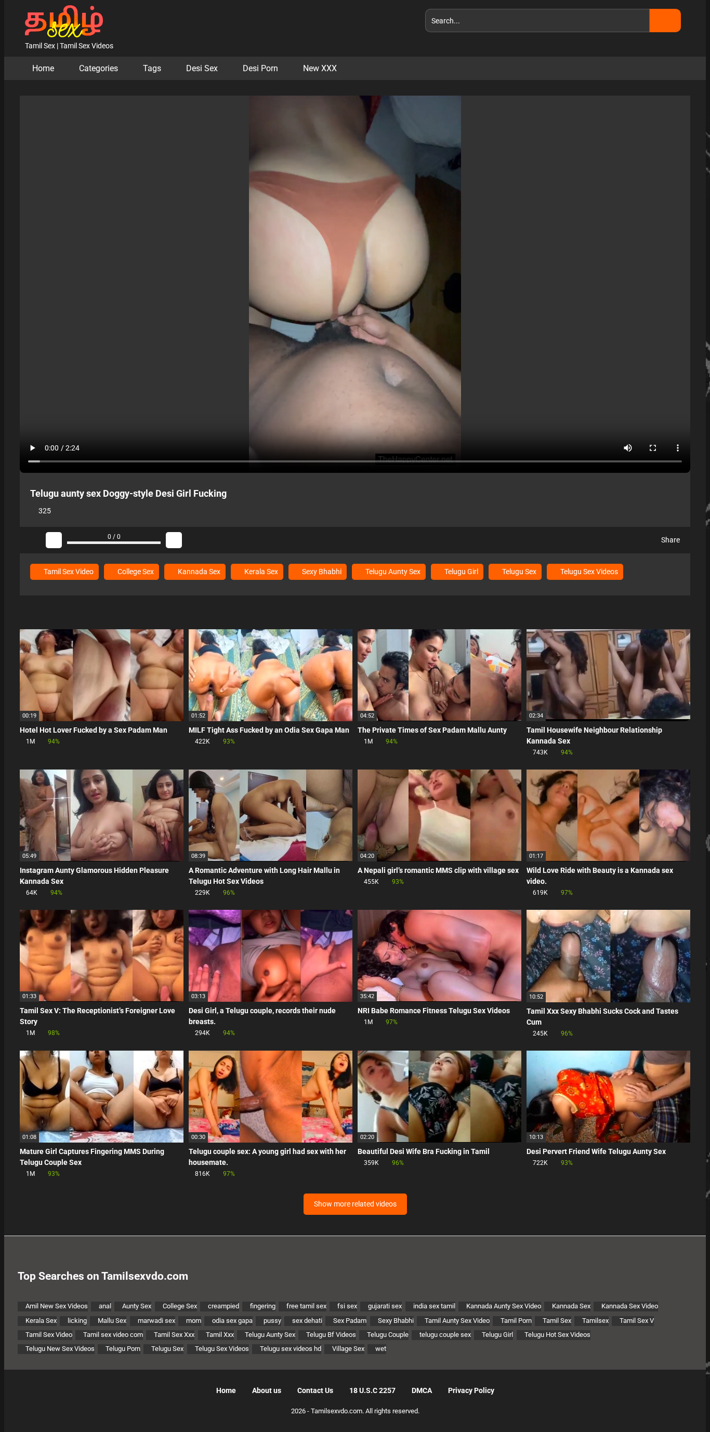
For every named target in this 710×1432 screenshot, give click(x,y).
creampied (223, 1306)
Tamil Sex (557, 1320)
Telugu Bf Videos (331, 1334)
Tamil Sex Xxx (174, 1334)
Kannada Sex (198, 571)
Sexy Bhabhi (320, 571)
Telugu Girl (460, 571)
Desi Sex (202, 68)
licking (77, 1320)
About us (266, 1390)
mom (193, 1320)
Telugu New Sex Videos (60, 1349)
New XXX (320, 68)
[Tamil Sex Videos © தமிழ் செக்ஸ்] (61, 20)
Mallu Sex (112, 1320)
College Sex (135, 571)
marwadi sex (156, 1320)
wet (380, 1349)
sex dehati (307, 1320)
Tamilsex (595, 1320)
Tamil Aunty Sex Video (457, 1320)
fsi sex (347, 1306)
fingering (262, 1306)
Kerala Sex (260, 571)
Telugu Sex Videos (588, 571)
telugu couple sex (445, 1334)
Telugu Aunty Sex (392, 571)
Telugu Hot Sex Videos (557, 1334)
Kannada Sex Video (629, 1306)
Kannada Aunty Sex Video (503, 1306)
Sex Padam (349, 1320)
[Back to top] (676, 1400)
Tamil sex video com (113, 1334)
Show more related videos (355, 1204)
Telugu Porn (123, 1349)
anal (105, 1306)
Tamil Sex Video (68, 571)
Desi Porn (260, 68)
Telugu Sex (518, 571)
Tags (152, 68)
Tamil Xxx (220, 1334)
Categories (98, 68)
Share (670, 540)
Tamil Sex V (637, 1320)
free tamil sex (306, 1306)
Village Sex (348, 1349)
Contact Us (315, 1390)
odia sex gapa (232, 1320)
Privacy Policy (471, 1390)
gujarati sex (385, 1306)
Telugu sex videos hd (290, 1349)
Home (43, 68)
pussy (272, 1320)
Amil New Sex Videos (56, 1306)
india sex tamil (434, 1306)
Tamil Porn (516, 1320)
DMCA (422, 1390)
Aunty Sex (136, 1306)
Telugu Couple (388, 1334)
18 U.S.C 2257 (372, 1390)
